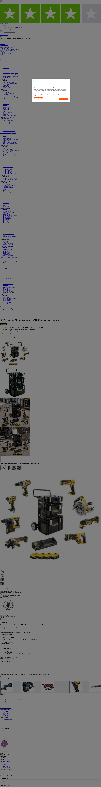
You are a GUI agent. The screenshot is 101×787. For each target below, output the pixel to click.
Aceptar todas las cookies (63, 98)
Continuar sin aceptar (65, 84)
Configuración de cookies (38, 98)
